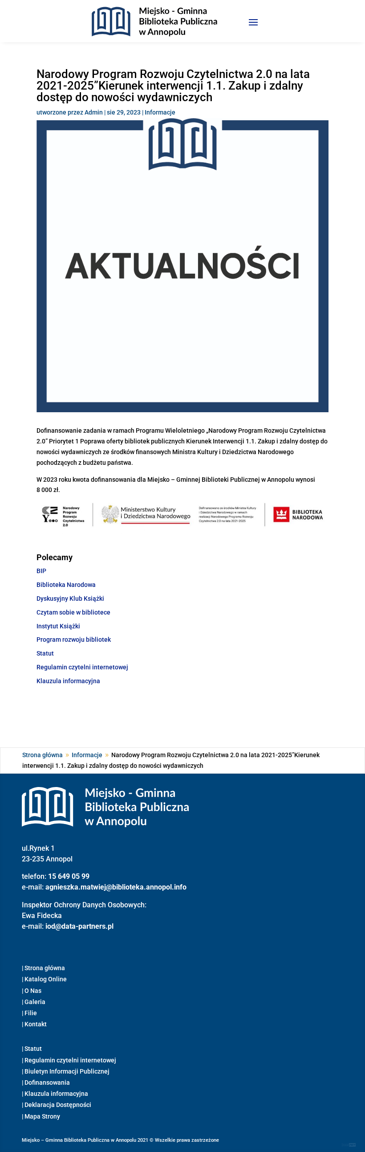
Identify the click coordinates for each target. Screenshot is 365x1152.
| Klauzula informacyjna (55, 1093)
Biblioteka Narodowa (66, 584)
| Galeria (33, 1001)
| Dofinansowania (46, 1082)
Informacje (160, 112)
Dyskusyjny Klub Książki (70, 598)
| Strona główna (43, 968)
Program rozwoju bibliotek (73, 639)
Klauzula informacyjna (68, 681)
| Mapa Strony (41, 1116)
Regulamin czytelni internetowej (82, 667)
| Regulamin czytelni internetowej (69, 1060)
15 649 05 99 (68, 876)
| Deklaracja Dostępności (56, 1104)
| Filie (29, 1013)
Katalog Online (45, 979)
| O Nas (31, 990)
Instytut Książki (58, 626)
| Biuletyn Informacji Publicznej (66, 1071)
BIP (41, 570)
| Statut (32, 1048)
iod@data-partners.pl (79, 926)
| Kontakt (34, 1024)
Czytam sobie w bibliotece (73, 612)
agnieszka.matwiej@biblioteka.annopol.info (116, 887)
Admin (94, 112)
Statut (45, 653)
